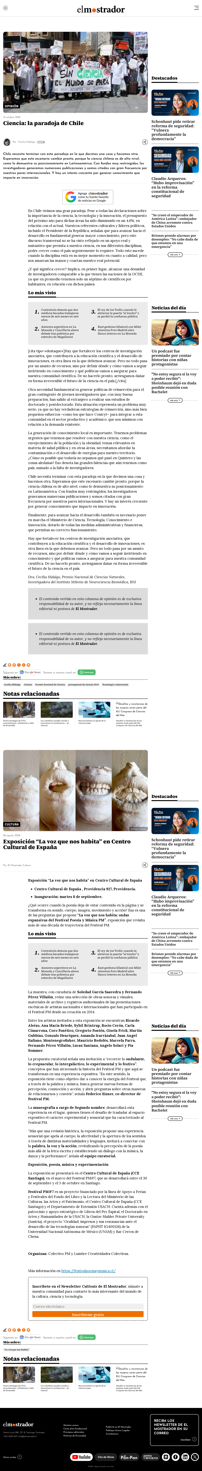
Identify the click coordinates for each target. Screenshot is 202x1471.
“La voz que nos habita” (16, 1349)
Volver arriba (9, 1456)
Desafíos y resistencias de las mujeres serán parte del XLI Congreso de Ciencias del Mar (129, 723)
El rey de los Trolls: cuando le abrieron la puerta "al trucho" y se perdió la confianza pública (118, 313)
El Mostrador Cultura (19, 865)
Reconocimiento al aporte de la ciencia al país (92, 721)
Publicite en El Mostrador (118, 1426)
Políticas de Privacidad (74, 1435)
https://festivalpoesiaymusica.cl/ (88, 1270)
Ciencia (28, 684)
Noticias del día (169, 308)
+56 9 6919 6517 (10, 1436)
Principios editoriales (73, 1431)
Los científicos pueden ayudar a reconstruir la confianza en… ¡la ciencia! (55, 723)
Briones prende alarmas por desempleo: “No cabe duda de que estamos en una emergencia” (175, 241)
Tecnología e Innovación (115, 684)
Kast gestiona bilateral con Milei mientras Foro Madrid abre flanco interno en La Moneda (119, 330)
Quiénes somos (71, 1424)
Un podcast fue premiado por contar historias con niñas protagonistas (171, 357)
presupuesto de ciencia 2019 (83, 684)
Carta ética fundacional (75, 1428)
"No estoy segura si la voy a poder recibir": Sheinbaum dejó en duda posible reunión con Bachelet (174, 383)
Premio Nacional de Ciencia (50, 684)
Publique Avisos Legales (118, 1430)
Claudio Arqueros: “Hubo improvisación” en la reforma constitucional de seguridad (173, 187)
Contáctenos (112, 1433)
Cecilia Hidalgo (26, 141)
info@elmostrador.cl (27, 1436)
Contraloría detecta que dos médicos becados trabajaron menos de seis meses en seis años (60, 315)
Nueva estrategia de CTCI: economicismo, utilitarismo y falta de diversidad (18, 723)
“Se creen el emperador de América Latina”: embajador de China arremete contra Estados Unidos (174, 220)
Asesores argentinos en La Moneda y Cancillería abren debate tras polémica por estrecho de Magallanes (60, 332)
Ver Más (40, 142)
